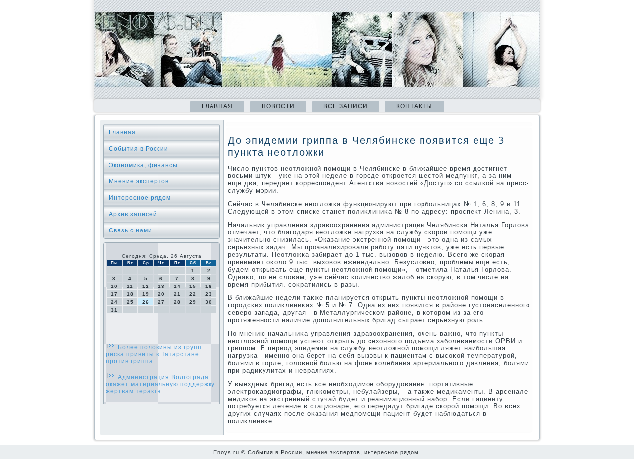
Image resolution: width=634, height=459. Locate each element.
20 (161, 294)
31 (114, 310)
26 (145, 302)
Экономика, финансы (143, 165)
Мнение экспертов (139, 181)
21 (177, 294)
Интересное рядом (140, 197)
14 (177, 286)
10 (114, 286)
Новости (278, 106)
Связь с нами (130, 230)
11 (130, 286)
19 (145, 294)
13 (161, 286)
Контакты (414, 106)
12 (145, 286)
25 (130, 302)
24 (114, 302)
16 (208, 286)
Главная (217, 106)
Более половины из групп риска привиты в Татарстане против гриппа (154, 354)
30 (208, 302)
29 (192, 302)
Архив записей (133, 214)
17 (114, 294)
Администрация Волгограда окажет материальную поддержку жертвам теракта (160, 384)
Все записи (345, 106)
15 (192, 286)
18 (130, 294)
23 (208, 294)
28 (177, 302)
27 (161, 302)
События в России (138, 148)
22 (192, 294)
